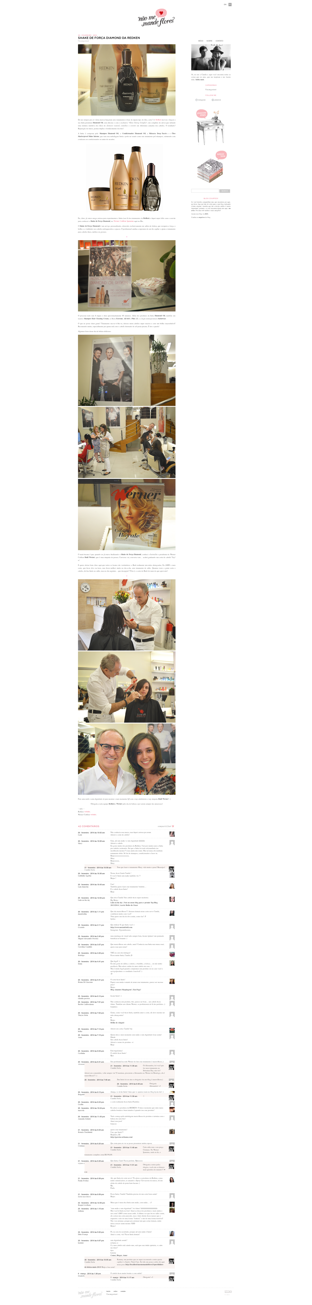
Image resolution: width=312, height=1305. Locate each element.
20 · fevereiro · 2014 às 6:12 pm (91, 996)
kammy (81, 1243)
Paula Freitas (83, 1180)
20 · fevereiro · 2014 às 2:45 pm (91, 936)
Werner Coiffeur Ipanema (124, 221)
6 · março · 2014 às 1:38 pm (89, 1273)
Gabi (80, 835)
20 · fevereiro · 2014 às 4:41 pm (91, 961)
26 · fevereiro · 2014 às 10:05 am (97, 1259)
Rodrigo (81, 955)
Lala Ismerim (83, 887)
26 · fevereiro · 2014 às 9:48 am (130, 1084)
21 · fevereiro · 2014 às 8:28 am (91, 1161)
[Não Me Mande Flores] (156, 18)
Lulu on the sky (84, 900)
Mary (80, 843)
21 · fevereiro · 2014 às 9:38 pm (91, 1178)
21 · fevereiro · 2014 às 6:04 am (91, 1130)
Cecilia (80, 1104)
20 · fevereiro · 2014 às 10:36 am (91, 873)
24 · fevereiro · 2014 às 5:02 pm (91, 1232)
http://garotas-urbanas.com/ (121, 1137)
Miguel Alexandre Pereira (88, 938)
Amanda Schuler (84, 1119)
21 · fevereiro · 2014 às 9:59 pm (91, 1194)
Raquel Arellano (84, 1205)
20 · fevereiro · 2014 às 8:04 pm (91, 1051)
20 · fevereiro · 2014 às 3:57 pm (91, 944)
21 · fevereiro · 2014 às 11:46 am (123, 1147)
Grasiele (81, 927)
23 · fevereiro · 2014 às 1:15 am (91, 1208)
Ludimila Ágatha (84, 875)
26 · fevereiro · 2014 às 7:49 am (97, 1079)
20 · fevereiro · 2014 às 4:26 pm (91, 953)
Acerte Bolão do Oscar (129, 905)
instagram (202, 99)
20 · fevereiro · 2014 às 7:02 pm (91, 1013)
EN (225, 4)
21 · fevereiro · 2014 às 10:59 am (97, 867)
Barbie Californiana (86, 1004)
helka (80, 1031)
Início (200, 41)
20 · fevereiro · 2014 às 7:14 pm (91, 1029)
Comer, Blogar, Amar (118, 1255)
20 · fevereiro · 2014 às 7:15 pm (91, 1035)
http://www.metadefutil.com (121, 927)
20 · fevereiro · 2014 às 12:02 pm (91, 898)
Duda (80, 963)
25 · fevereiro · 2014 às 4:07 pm (91, 1240)
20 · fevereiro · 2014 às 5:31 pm (91, 980)
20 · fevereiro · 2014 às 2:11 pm (91, 925)
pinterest (217, 99)
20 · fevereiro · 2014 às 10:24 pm (91, 1108)
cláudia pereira (84, 998)
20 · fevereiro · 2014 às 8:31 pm (91, 1062)
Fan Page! (137, 989)
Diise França (83, 1234)
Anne (80, 1037)
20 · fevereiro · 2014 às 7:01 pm (91, 1002)
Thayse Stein (83, 1015)
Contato (219, 41)
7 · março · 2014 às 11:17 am (122, 1277)
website (87, 811)
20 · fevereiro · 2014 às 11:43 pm (91, 1116)
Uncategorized (83, 41)
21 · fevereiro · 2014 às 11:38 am (123, 1066)
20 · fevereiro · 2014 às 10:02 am (91, 832)
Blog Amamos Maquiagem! (121, 989)
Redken (158, 119)
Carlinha (81, 1053)
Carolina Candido (85, 947)
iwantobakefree (84, 1276)
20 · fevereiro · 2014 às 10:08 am (91, 841)
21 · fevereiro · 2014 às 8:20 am (91, 1143)
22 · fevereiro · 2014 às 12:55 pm (91, 1203)
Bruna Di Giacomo (85, 982)
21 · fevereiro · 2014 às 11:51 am (123, 1165)
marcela (81, 1110)
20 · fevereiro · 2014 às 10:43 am (91, 884)
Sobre (209, 41)
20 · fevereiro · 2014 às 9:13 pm (91, 1092)
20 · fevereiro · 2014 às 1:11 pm (91, 911)
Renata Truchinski (85, 1132)
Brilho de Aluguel (117, 1022)
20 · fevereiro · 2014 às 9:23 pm (91, 1102)
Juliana (81, 1211)
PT (230, 4)
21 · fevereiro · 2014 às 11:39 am (123, 1096)
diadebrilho (82, 914)
